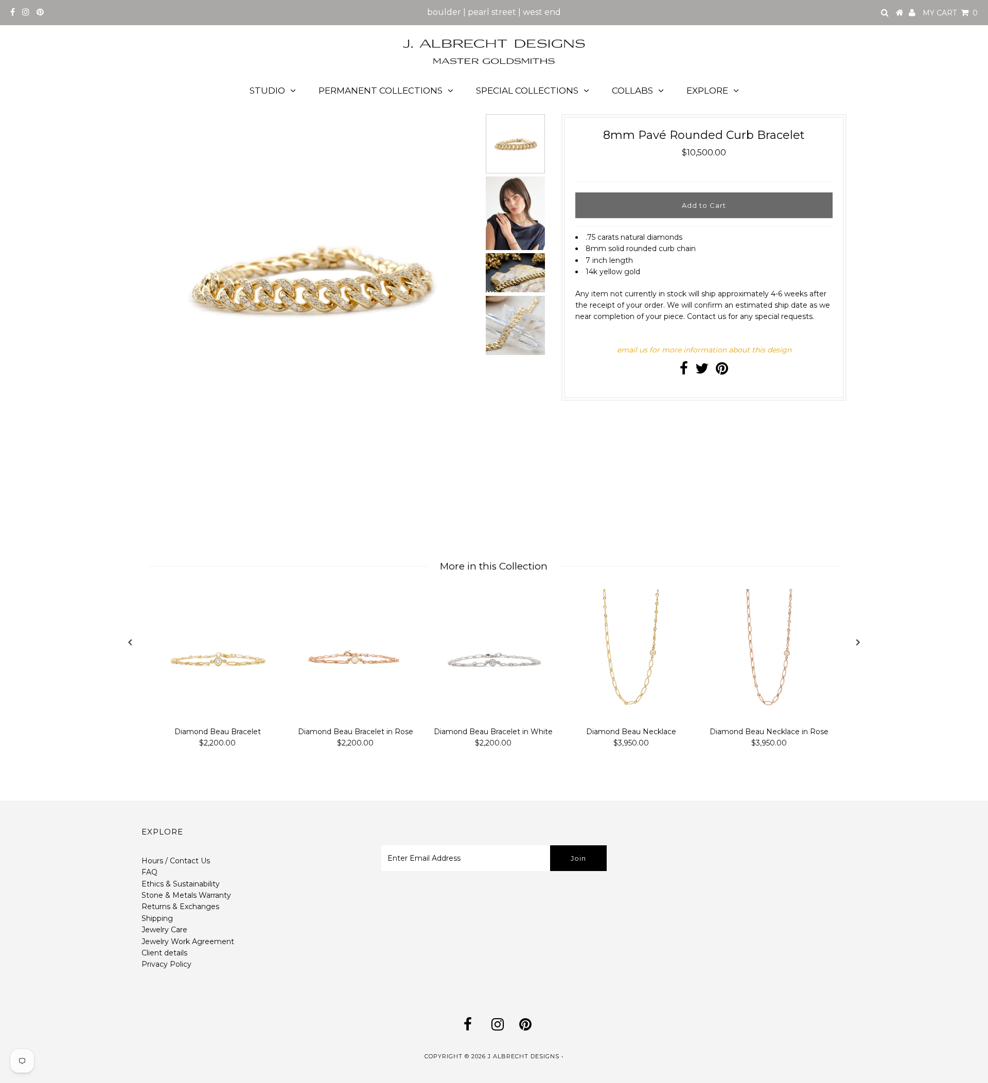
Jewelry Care (164, 929)
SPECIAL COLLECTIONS (527, 90)
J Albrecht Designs (523, 1056)
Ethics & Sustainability (181, 884)
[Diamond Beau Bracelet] (217, 655)
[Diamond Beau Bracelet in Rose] (355, 655)
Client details (164, 952)
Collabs (632, 90)
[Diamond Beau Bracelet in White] (493, 655)
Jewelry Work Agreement (188, 941)
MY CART (950, 12)
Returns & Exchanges (180, 906)
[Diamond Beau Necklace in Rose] (769, 655)
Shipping (157, 918)
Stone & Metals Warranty (186, 895)
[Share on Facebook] (684, 371)
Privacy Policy (166, 964)
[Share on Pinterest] (722, 371)
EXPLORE (707, 90)
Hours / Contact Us (176, 860)
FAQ (149, 872)
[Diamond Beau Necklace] (631, 655)
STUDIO (267, 90)
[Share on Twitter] (702, 371)
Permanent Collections (381, 90)
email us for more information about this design (704, 349)
